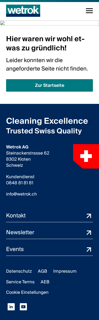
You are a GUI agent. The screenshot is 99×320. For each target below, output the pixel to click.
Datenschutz (19, 271)
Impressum (65, 271)
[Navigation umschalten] (89, 11)
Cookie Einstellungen (27, 292)
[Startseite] (23, 11)
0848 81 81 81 (19, 183)
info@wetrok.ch (21, 194)
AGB (42, 271)
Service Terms (20, 282)
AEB (45, 282)
